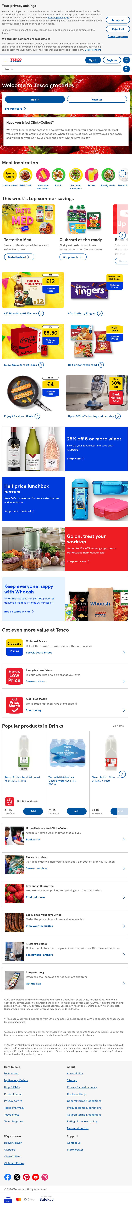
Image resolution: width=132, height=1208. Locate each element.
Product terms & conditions (84, 1108)
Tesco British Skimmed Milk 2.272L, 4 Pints (109, 779)
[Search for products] (126, 69)
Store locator (75, 1149)
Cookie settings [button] (76, 1094)
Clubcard (9, 1149)
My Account (11, 1073)
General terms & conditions (84, 1101)
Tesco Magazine (13, 1121)
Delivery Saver (13, 1143)
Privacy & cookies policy (82, 1087)
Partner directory (78, 1128)
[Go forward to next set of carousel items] (122, 235)
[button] (35, 99)
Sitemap (72, 1080)
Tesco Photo (11, 1114)
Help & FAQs (12, 1087)
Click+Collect (12, 1156)
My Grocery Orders (16, 1080)
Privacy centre (13, 1101)
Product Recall (13, 1094)
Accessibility (75, 1073)
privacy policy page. (58, 17)
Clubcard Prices (14, 1163)
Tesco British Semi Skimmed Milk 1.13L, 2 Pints (22, 779)
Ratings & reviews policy (82, 1121)
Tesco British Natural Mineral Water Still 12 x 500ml (62, 780)
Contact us (74, 1143)
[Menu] (5, 60)
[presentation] (122, 173)
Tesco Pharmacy (14, 1108)
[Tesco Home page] (16, 60)
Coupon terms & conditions (84, 1114)
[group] (28, 235)
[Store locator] (126, 60)
